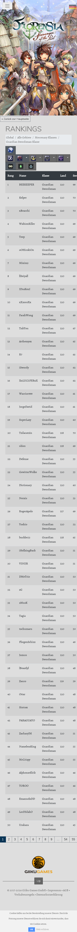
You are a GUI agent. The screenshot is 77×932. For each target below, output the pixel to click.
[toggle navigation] (7, 5)
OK (31, 929)
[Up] (38, 885)
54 (65, 839)
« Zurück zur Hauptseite (15, 118)
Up (38, 880)
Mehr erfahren (42, 929)
